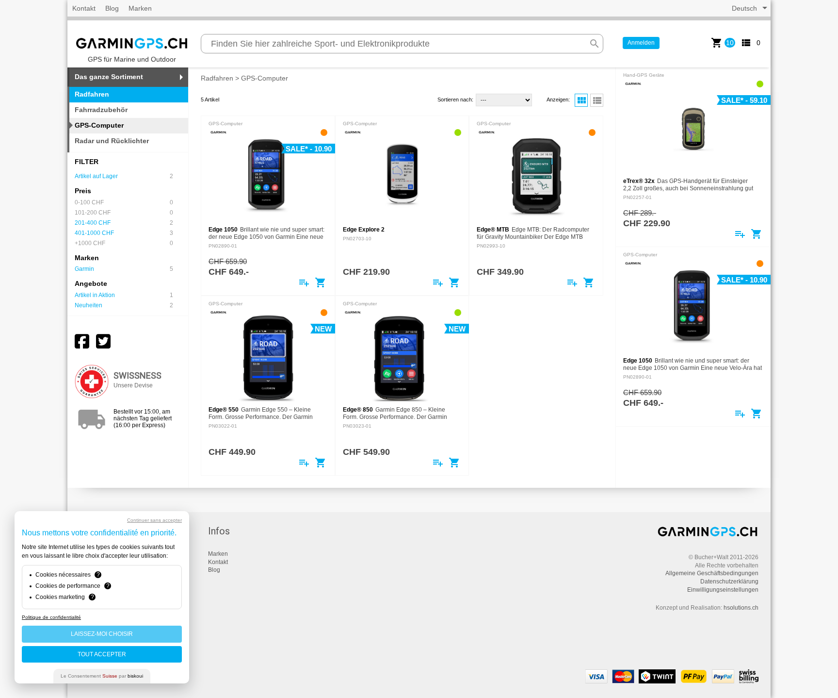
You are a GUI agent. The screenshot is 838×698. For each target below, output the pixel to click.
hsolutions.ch (741, 607)
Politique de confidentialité (51, 617)
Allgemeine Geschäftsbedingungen (711, 573)
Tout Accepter (102, 654)
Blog (112, 8)
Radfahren (217, 78)
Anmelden (641, 42)
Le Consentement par (102, 676)
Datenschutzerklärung (729, 581)
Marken (140, 8)
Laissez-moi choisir (102, 634)
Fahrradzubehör (101, 110)
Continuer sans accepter (154, 520)
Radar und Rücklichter (112, 141)
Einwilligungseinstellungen (722, 589)
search (594, 44)
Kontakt (84, 8)
